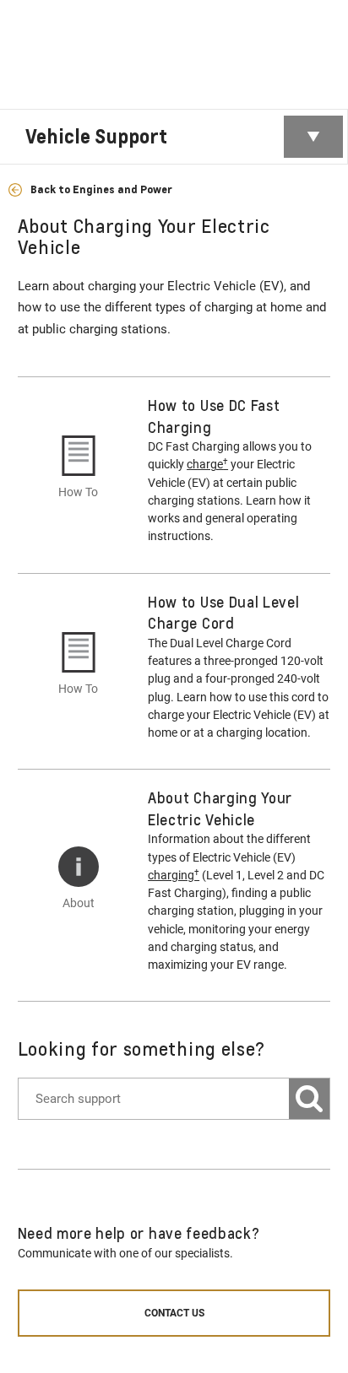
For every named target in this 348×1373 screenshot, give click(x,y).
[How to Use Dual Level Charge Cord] (78, 652)
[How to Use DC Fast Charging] (78, 455)
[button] (207, 464)
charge (207, 464)
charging (173, 875)
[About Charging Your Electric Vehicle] (78, 866)
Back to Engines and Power (99, 189)
